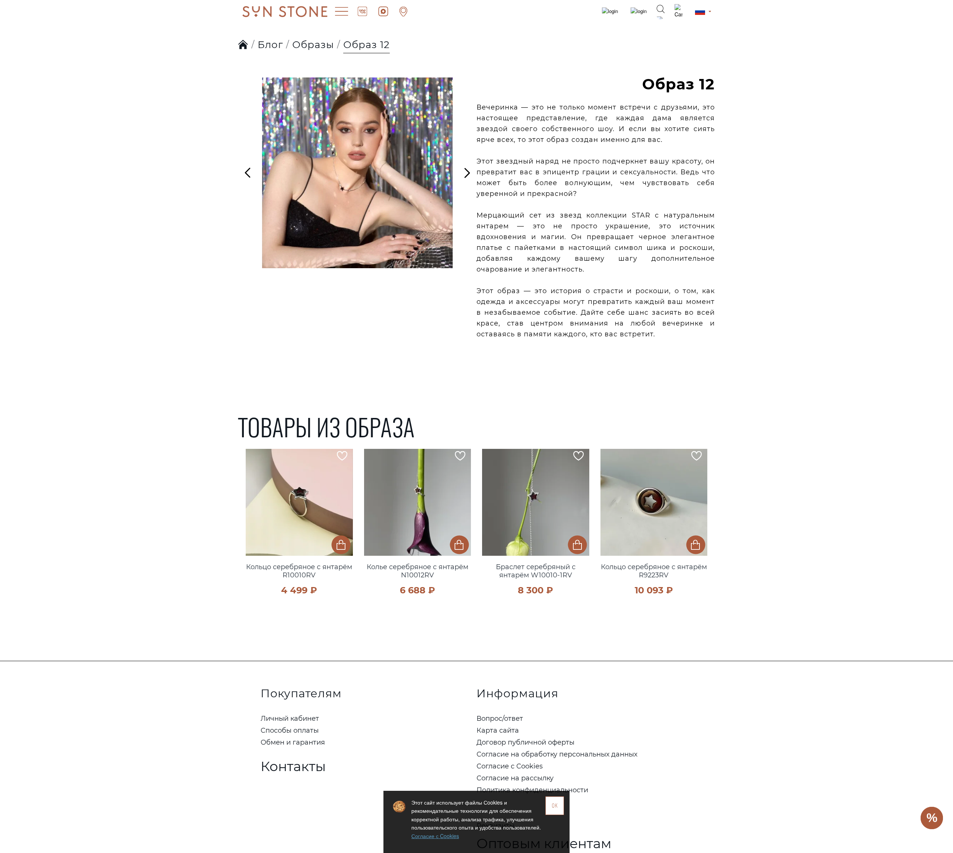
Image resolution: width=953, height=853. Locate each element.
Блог (270, 45)
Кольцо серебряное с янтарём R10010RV (299, 571)
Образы (313, 45)
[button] (253, 511)
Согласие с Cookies (435, 836)
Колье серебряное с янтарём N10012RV (417, 571)
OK (555, 805)
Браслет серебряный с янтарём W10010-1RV (536, 571)
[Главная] (243, 45)
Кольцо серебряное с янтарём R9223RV (654, 571)
